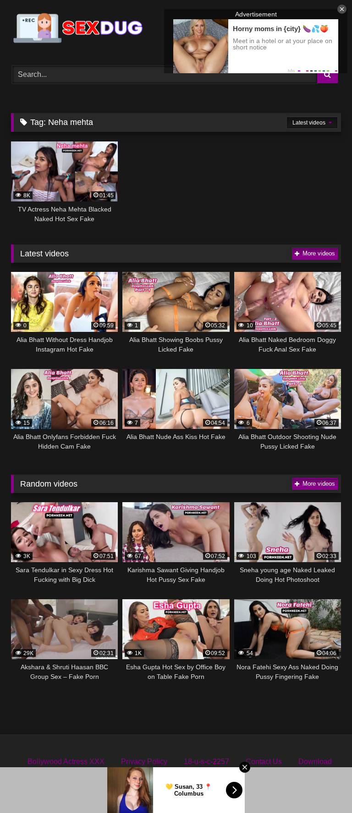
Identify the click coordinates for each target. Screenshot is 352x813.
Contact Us (264, 761)
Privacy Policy (144, 761)
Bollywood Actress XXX (66, 761)
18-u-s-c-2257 (206, 761)
